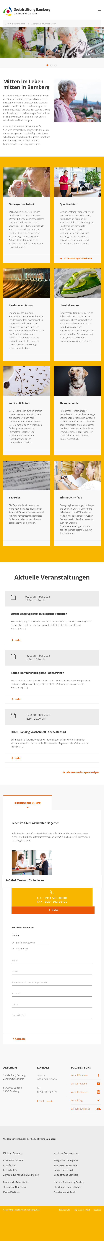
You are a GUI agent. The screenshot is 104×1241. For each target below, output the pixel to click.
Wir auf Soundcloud (80, 1108)
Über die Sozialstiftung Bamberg (69, 1182)
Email (40, 1101)
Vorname (16, 993)
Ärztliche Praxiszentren (66, 1153)
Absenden (20, 1038)
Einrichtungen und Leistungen (68, 1187)
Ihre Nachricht (18, 1015)
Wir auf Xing (76, 1100)
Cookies (97, 1210)
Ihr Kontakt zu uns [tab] (27, 803)
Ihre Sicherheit (10, 1170)
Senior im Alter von (25, 942)
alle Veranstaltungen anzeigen (82, 772)
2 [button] (51, 65)
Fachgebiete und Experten (66, 1160)
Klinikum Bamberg (13, 1153)
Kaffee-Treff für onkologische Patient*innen (37, 673)
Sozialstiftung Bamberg (66, 1174)
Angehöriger (22, 948)
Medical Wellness (11, 1191)
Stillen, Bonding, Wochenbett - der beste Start (38, 732)
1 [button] (47, 65)
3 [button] (55, 65)
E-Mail (54, 910)
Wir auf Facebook (79, 1075)
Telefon (15, 1004)
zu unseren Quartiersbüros (78, 258)
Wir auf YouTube (79, 1083)
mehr (18, 640)
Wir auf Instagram (79, 1092)
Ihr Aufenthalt (9, 1165)
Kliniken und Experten (13, 1160)
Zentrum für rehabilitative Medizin (21, 1174)
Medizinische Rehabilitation (16, 1182)
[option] (52, 47)
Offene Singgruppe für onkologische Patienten (39, 614)
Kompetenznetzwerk (63, 1170)
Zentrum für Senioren (15, 23)
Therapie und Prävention (15, 1187)
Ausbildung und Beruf (64, 1191)
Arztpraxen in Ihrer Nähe (65, 1165)
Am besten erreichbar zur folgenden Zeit (29, 982)
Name (15, 960)
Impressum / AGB (82, 1210)
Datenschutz (64, 1210)
